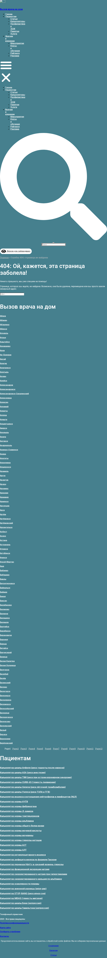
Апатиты (4, 458)
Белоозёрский (7, 708)
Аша (2, 566)
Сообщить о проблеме (10, 932)
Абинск (3, 329)
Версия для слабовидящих (18, 251)
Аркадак (4, 493)
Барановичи (6, 635)
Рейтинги (15, 53)
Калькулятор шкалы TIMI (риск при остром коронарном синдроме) (36, 777)
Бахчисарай (6, 652)
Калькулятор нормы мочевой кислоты (20, 830)
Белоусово (5, 721)
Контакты (4, 936)
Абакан (3, 320)
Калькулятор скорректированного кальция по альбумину (31, 879)
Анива (3, 454)
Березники (5, 739)
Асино (3, 536)
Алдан (3, 376)
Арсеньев (4, 506)
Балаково (4, 609)
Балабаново (6, 605)
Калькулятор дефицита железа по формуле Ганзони (28, 859)
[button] (6, 71)
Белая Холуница (8, 665)
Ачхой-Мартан (7, 562)
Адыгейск (5, 342)
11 (90, 748)
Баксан (3, 601)
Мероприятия (17, 43)
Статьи (13, 19)
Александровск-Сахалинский (14, 393)
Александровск (7, 389)
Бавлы (3, 579)
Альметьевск (6, 424)
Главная (4, 257)
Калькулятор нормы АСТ (13, 845)
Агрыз (3, 337)
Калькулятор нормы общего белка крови (22, 825)
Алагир (3, 363)
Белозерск (5, 695)
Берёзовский (6, 743)
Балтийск (4, 626)
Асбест (3, 532)
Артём (3, 514)
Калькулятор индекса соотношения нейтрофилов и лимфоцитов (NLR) (38, 796)
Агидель (4, 333)
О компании (53, 946)
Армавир (4, 497)
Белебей (4, 674)
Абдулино (4, 324)
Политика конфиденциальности (14, 923)
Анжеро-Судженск (9, 450)
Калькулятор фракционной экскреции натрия (24, 869)
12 (98, 748)
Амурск (3, 428)
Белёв (3, 678)
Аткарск (4, 549)
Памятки (14, 31)
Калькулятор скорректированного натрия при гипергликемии (33, 874)
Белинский (5, 683)
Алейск (3, 381)
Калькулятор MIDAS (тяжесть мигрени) (21, 898)
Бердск (3, 734)
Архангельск (6, 527)
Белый (3, 730)
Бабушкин (4, 575)
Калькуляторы (17, 21)
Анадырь (4, 432)
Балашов (4, 622)
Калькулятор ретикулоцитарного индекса (23, 854)
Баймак (3, 592)
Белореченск (6, 717)
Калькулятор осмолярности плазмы (19, 883)
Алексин (4, 402)
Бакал (3, 596)
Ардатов (4, 480)
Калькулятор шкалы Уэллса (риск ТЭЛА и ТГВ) (25, 792)
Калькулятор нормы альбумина (17, 821)
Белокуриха (5, 700)
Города (8, 14)
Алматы (4, 411)
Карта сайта (5, 928)
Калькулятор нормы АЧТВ (14, 801)
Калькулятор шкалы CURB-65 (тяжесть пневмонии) (28, 782)
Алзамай (4, 406)
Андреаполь (6, 445)
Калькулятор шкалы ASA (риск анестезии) (23, 772)
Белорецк (4, 713)
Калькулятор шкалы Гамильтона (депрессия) (24, 908)
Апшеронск (5, 467)
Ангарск (4, 441)
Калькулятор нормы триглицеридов (19, 816)
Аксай (3, 359)
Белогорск (5, 691)
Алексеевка (6, 398)
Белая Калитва (7, 661)
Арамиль (4, 471)
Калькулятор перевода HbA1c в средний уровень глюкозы (32, 864)
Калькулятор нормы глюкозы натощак (21, 840)
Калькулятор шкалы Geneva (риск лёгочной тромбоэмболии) (33, 787)
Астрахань (5, 544)
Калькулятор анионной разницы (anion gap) (23, 888)
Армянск (4, 501)
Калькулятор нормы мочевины (16, 835)
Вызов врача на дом (11, 9)
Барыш (3, 644)
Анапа (3, 437)
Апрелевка (5, 462)
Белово (3, 687)
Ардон (3, 484)
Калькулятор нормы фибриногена (18, 806)
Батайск (4, 648)
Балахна (4, 613)
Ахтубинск (5, 553)
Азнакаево (5, 346)
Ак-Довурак (5, 355)
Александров (6, 385)
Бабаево (4, 570)
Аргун (2, 475)
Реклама (14, 56)
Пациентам (10, 16)
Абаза (3, 316)
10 (81, 748)
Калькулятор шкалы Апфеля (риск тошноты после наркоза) (32, 767)
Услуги (13, 34)
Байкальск (5, 588)
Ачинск (3, 557)
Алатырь (4, 372)
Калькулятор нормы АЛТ (13, 850)
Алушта (3, 419)
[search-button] (53, 239)
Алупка (3, 415)
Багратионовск (7, 583)
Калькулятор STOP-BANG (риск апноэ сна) (23, 893)
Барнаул (4, 639)
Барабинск (5, 631)
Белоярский (6, 726)
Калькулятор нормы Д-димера (16, 811)
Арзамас (4, 488)
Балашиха (5, 618)
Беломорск (5, 704)
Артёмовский (6, 523)
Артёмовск (5, 519)
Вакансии (53, 950)
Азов (2, 350)
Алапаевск (5, 368)
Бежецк (3, 657)
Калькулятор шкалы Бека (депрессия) (20, 903)
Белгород (4, 670)
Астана (3, 540)
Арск (2, 510)
